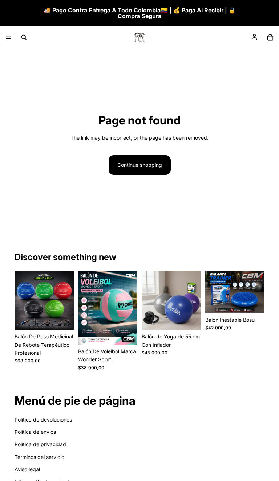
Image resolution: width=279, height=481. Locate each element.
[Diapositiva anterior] (23, 300)
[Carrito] (270, 37)
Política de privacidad (40, 444)
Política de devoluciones (43, 419)
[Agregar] (62, 318)
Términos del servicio (39, 456)
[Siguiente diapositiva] (66, 300)
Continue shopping (139, 165)
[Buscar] (24, 37)
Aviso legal (27, 469)
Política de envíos (35, 432)
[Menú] (8, 37)
